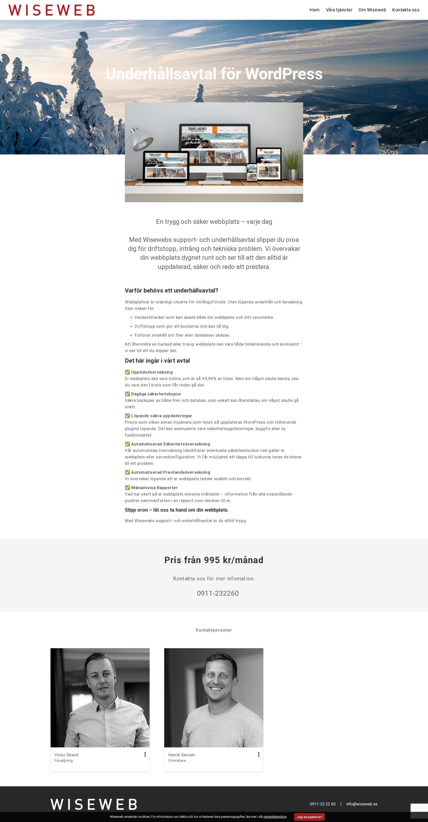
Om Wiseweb (372, 9)
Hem (315, 9)
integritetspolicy (275, 817)
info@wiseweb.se (361, 804)
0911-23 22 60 (323, 804)
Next (302, 152)
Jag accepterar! (309, 817)
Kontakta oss (406, 9)
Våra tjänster (339, 9)
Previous (124, 152)
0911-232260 (218, 593)
